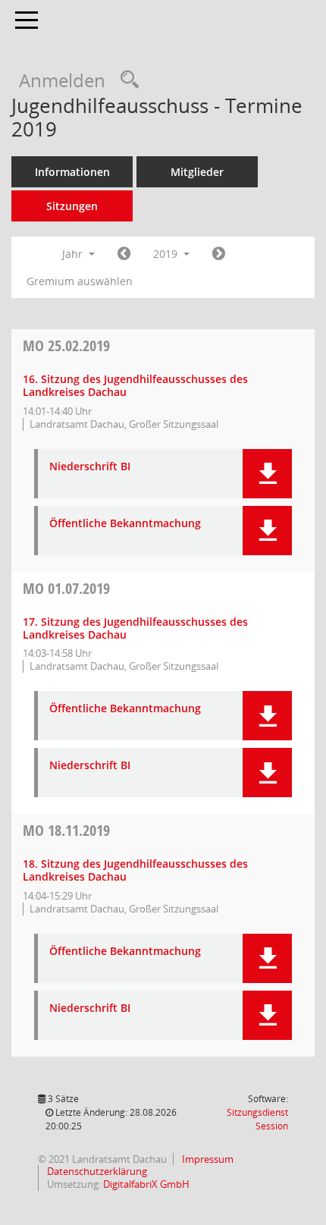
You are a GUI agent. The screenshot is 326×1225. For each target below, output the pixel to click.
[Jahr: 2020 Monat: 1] (219, 254)
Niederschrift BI (89, 466)
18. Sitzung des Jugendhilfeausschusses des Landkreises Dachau (135, 870)
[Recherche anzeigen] (126, 80)
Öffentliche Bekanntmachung (125, 523)
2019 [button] (166, 254)
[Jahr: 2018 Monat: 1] (124, 254)
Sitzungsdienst (257, 1119)
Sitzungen (72, 206)
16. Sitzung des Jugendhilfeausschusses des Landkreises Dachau (135, 385)
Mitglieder (197, 172)
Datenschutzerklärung (96, 1171)
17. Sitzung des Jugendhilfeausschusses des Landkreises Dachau (135, 628)
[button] (267, 473)
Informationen (72, 172)
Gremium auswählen (80, 281)
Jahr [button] (74, 254)
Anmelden (62, 80)
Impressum (207, 1159)
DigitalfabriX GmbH (146, 1184)
